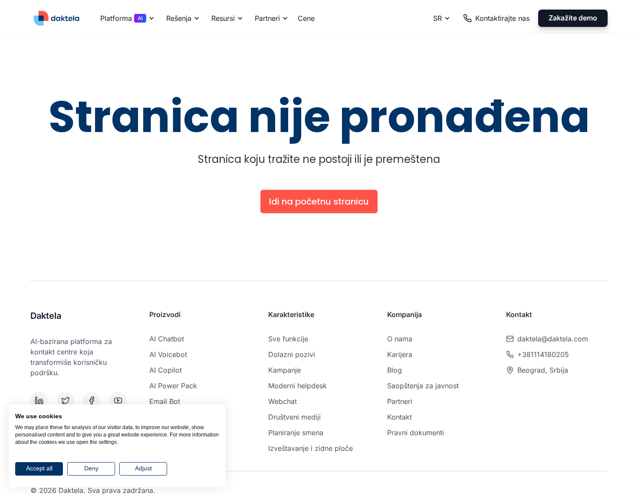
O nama (399, 338)
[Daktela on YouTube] (120, 400)
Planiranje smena (295, 432)
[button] (126, 18)
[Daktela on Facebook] (94, 400)
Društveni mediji (294, 417)
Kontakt (399, 417)
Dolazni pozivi (291, 354)
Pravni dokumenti (415, 432)
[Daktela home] (56, 18)
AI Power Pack (173, 385)
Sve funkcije (288, 338)
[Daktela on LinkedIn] (41, 400)
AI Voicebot (168, 354)
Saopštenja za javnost (423, 385)
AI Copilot (165, 370)
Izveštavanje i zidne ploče (310, 448)
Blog (394, 370)
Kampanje (284, 370)
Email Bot (164, 401)
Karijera (399, 354)
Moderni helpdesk (297, 385)
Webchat (282, 401)
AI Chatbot (166, 338)
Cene (306, 18)
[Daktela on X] (68, 400)
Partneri (399, 401)
